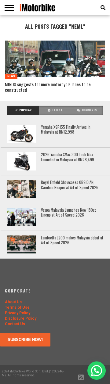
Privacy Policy (17, 312)
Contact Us (15, 323)
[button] (96, 370)
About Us (13, 302)
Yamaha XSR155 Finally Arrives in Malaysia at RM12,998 (65, 130)
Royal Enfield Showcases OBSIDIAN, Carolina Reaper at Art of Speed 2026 (69, 185)
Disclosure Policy (20, 318)
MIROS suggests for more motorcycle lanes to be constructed (48, 87)
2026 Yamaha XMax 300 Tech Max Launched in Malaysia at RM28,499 (67, 157)
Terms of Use (17, 307)
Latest (57, 110)
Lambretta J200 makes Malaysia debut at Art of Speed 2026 (72, 240)
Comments (89, 110)
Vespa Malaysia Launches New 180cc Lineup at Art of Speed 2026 (69, 213)
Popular (25, 110)
